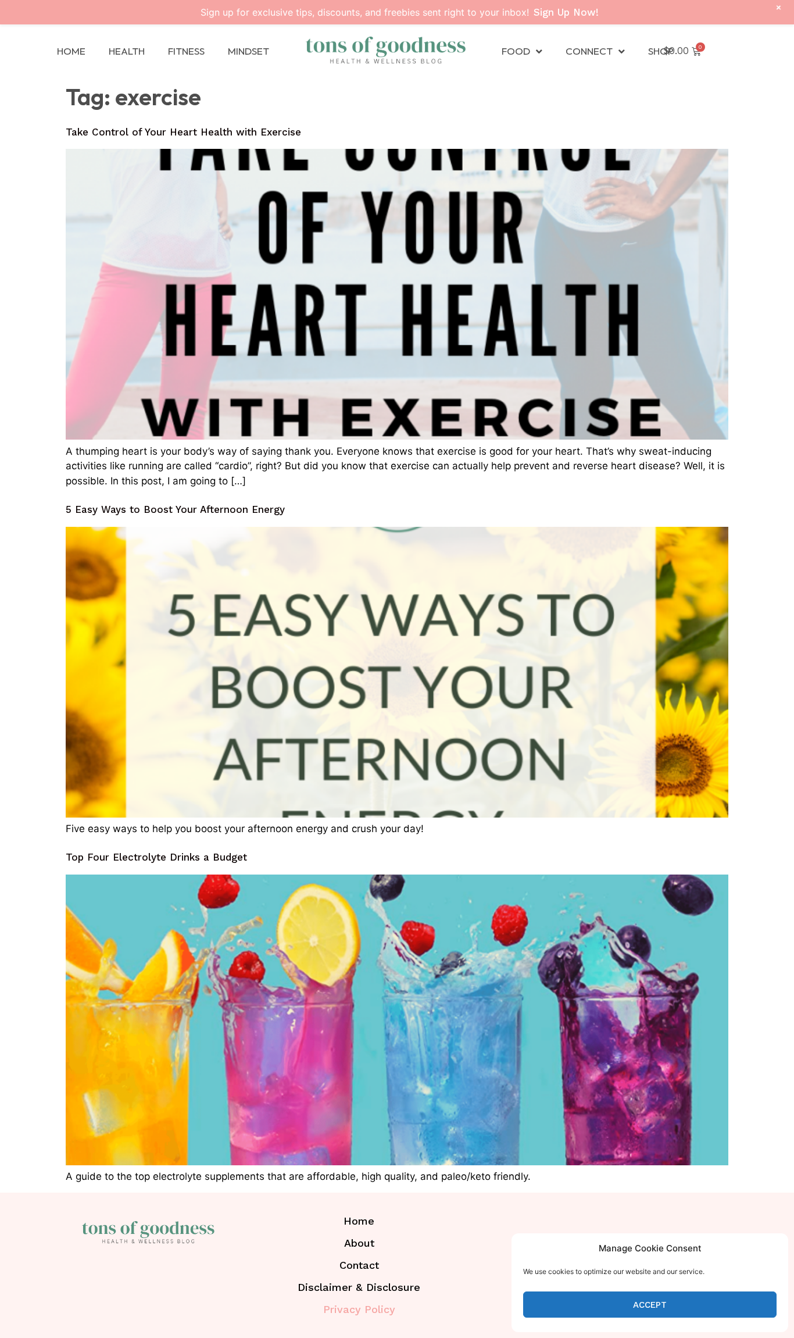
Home (71, 51)
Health (127, 51)
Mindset (248, 51)
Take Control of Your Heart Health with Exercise (183, 132)
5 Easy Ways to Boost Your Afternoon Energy (175, 509)
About (359, 1243)
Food (516, 51)
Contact (359, 1265)
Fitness (186, 51)
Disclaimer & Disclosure (359, 1287)
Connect (589, 51)
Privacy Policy (359, 1309)
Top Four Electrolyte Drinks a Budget (156, 857)
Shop (661, 51)
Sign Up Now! (566, 12)
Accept (650, 1305)
